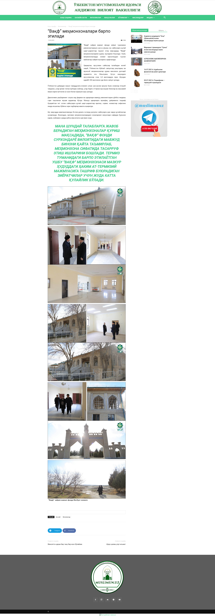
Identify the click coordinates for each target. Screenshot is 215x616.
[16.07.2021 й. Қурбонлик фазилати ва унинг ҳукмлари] (136, 72)
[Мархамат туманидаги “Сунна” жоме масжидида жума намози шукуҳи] (136, 50)
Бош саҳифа (66, 17)
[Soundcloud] (107, 599)
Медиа (150, 17)
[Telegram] (113, 599)
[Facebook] (95, 599)
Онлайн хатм (81, 17)
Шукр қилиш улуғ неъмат (116, 544)
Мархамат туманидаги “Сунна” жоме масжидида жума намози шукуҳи (155, 50)
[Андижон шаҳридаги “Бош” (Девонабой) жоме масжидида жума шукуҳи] (136, 39)
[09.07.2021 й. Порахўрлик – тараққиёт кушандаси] (136, 83)
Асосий (58, 517)
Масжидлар (138, 17)
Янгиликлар (95, 17)
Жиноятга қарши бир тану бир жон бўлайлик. (65, 544)
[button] (164, 18)
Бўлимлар (122, 17)
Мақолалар (109, 17)
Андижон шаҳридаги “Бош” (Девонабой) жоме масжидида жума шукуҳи (154, 38)
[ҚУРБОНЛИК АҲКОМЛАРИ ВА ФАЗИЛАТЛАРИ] (136, 61)
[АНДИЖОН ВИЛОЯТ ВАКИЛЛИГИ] (107, 7)
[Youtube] (119, 599)
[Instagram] (101, 599)
